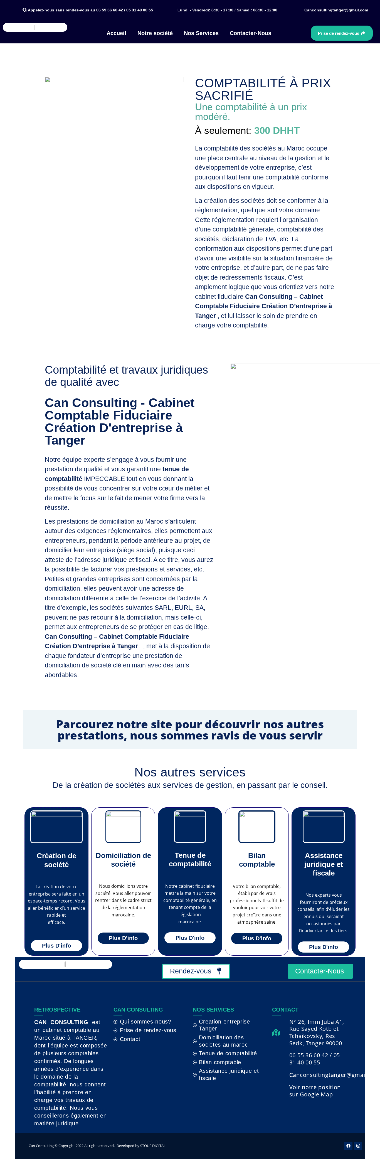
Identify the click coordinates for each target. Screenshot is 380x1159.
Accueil (116, 33)
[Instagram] (358, 1146)
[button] (226, 10)
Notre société (155, 33)
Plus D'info (56, 946)
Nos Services (201, 33)
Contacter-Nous (250, 33)
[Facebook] (348, 1146)
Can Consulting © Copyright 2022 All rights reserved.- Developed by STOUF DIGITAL (97, 1145)
